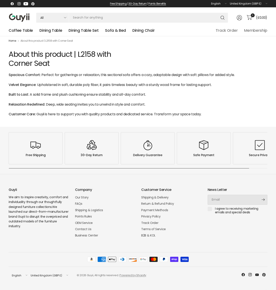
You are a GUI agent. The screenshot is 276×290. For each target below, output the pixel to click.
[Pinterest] (32, 3)
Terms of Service (153, 229)
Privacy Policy (151, 216)
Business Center (86, 235)
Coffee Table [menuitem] (21, 30)
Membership (255, 30)
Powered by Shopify (132, 275)
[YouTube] (25, 3)
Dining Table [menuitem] (50, 30)
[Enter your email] (263, 200)
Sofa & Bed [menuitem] (115, 30)
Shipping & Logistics (89, 210)
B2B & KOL (148, 235)
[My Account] (239, 18)
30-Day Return (138, 3)
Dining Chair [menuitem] (143, 30)
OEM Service (84, 223)
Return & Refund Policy (157, 203)
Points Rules (83, 216)
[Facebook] (12, 3)
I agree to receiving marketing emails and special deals (236, 210)
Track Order (227, 30)
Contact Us (83, 229)
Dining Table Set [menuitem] (84, 30)
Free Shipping (118, 3)
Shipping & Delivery (155, 197)
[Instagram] (19, 3)
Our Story (82, 197)
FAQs (78, 203)
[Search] (222, 18)
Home (12, 41)
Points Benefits (157, 3)
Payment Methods (154, 210)
